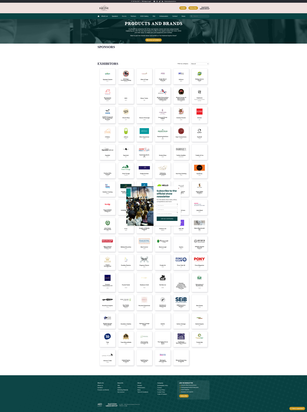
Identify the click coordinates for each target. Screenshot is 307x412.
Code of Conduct (162, 394)
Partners (133, 16)
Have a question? (298, 408)
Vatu (126, 405)
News (183, 16)
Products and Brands (103, 390)
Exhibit (183, 8)
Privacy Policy (161, 390)
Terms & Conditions (142, 392)
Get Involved (120, 392)
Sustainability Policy (162, 385)
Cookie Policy (161, 392)
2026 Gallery (144, 16)
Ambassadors (163, 16)
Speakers (115, 16)
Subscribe (174, 8)
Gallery (119, 387)
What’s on (104, 16)
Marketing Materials (122, 390)
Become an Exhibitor (153, 40)
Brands (124, 16)
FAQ (154, 16)
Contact (174, 16)
